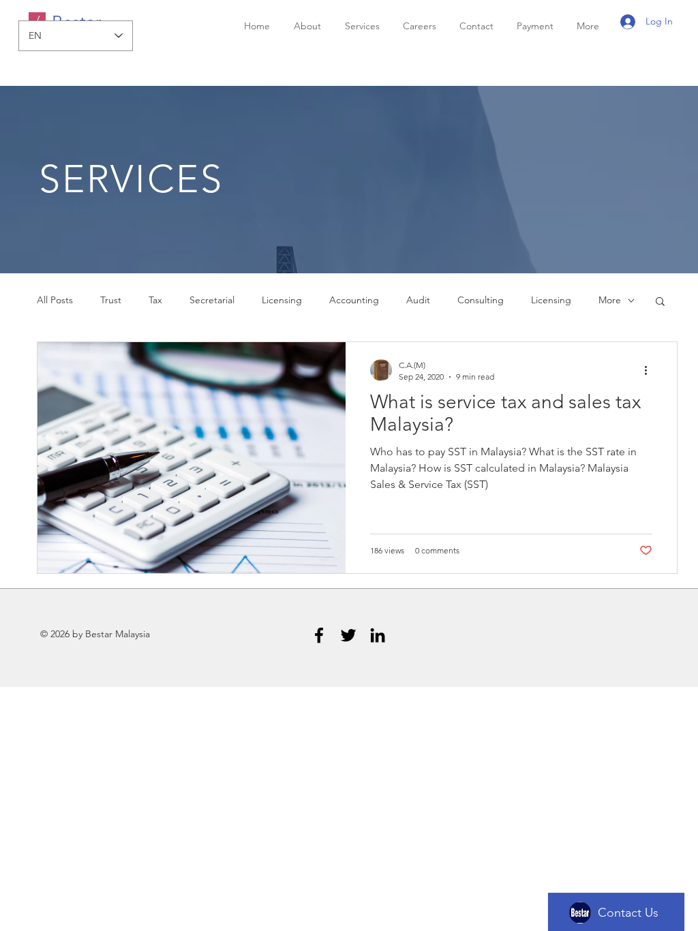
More (609, 300)
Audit (418, 300)
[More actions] (650, 370)
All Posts (55, 300)
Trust (110, 300)
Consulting (480, 300)
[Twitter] (348, 635)
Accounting (354, 300)
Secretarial (211, 300)
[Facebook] (319, 635)
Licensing (282, 300)
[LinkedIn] (377, 635)
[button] (660, 302)
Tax (155, 300)
